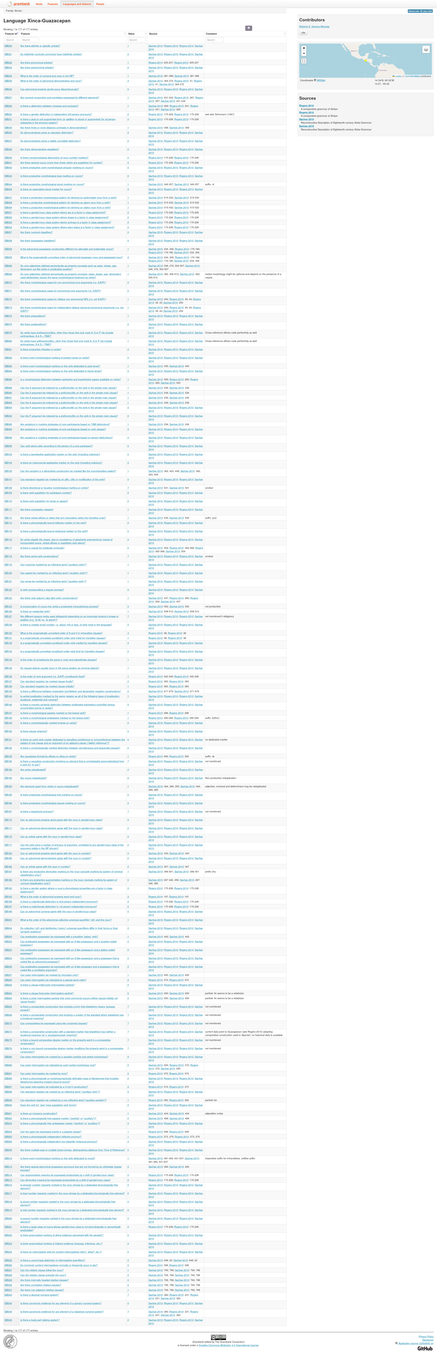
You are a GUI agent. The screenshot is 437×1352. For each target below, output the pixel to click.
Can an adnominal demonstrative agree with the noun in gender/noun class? (61, 828)
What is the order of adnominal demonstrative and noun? (51, 80)
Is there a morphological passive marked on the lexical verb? (53, 713)
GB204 (8, 928)
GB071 (8, 290)
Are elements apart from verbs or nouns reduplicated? (49, 786)
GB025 (8, 80)
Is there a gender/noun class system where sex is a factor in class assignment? (63, 212)
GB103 (8, 454)
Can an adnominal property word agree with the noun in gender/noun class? (61, 819)
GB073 (8, 307)
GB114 (8, 522)
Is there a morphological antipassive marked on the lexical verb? (55, 718)
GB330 (8, 1285)
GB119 (8, 564)
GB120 (8, 573)
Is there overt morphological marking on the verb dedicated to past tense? (60, 366)
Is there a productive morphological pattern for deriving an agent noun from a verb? (65, 202)
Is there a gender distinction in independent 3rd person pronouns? (56, 114)
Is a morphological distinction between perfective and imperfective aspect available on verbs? (70, 379)
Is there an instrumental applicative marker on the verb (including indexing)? (61, 462)
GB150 (8, 731)
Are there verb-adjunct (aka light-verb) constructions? (49, 598)
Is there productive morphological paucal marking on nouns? (53, 803)
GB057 (8, 232)
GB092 (8, 402)
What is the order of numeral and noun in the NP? (47, 76)
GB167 (8, 811)
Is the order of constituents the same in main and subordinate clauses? (58, 659)
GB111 (8, 509)
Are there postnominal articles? (37, 67)
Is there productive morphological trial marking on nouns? (51, 794)
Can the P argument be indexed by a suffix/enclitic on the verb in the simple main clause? (68, 407)
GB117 (8, 548)
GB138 (8, 686)
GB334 (8, 1303)
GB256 (8, 966)
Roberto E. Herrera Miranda (314, 26)
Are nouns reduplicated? (33, 778)
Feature (25, 33)
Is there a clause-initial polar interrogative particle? (47, 985)
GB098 (8, 437)
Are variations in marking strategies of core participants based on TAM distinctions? (65, 424)
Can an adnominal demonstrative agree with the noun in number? (55, 858)
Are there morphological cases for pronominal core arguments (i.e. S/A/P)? (60, 290)
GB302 (8, 1118)
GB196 (8, 901)
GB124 (8, 606)
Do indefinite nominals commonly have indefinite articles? (51, 54)
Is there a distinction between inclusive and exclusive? (49, 106)
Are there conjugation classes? (37, 509)
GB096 (8, 429)
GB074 (8, 316)
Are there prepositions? (33, 316)
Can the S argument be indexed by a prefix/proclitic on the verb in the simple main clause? (69, 392)
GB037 (8, 141)
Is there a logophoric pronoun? (37, 811)
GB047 (8, 197)
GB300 (8, 1105)
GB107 (8, 479)
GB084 (8, 371)
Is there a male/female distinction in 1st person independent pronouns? (58, 906)
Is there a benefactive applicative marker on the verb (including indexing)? (60, 454)
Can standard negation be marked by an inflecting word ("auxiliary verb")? (60, 1091)
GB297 (8, 1086)
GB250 (8, 936)
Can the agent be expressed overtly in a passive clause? (50, 1131)
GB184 (8, 853)
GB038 (8, 149)
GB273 (8, 1031)
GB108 (8, 487)
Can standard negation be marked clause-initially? (47, 686)
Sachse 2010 (156, 45)
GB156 (8, 761)
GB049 (8, 207)
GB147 (8, 713)
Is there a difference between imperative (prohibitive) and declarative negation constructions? (70, 691)
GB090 (8, 392)
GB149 (8, 722)
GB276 (8, 1048)
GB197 (8, 906)
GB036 (8, 132)
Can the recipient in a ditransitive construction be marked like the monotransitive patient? (68, 471)
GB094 (8, 416)
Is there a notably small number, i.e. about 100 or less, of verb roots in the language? (66, 624)
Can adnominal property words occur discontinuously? (49, 89)
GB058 (8, 240)
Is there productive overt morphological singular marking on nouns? (56, 167)
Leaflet (397, 76)
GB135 (8, 668)
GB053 (8, 222)
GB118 (8, 556)
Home (39, 4)
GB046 (8, 189)
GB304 (8, 1131)
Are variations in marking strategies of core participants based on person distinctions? (66, 437)
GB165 (8, 794)
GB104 (8, 462)
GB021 (8, 54)
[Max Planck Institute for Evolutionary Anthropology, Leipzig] (10, 1341)
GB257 (8, 975)
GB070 (8, 282)
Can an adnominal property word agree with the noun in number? (55, 853)
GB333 (8, 1295)
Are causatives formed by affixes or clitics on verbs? (48, 756)
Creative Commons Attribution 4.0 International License (228, 1345)
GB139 (8, 691)
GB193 (8, 896)
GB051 (8, 212)
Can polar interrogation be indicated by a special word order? (53, 980)
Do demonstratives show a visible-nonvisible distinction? (50, 141)
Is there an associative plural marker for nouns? (46, 189)
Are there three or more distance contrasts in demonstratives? (53, 127)
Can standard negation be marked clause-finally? (46, 681)
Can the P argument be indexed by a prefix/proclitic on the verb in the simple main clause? (69, 416)
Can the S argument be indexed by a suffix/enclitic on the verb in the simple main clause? (68, 387)
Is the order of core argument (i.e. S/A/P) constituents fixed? (52, 676)
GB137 (8, 681)
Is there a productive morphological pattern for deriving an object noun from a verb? (65, 207)
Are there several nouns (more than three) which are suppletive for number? (61, 162)
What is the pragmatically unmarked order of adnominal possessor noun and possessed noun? (71, 257)
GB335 (8, 1311)
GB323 (8, 1243)
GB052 (8, 217)
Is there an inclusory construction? (38, 1113)
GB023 (8, 67)
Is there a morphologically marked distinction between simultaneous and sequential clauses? (70, 748)
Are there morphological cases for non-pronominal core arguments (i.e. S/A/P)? (63, 282)
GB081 (8, 349)
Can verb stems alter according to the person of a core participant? (56, 446)
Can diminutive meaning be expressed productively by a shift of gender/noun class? (65, 1180)
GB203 (8, 919)
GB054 (8, 227)
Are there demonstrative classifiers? (39, 149)
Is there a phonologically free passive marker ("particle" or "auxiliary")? (58, 1118)
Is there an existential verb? (35, 611)
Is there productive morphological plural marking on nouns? (52, 184)
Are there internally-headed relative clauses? (44, 1280)
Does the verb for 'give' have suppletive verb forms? (48, 1105)
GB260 (8, 980)
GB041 (8, 162)
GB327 (8, 1270)
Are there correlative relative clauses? (40, 1285)
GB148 (8, 718)
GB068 (8, 265)
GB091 (8, 397)
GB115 (8, 531)
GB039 (8, 157)
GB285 (8, 1056)
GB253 (8, 950)
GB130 (8, 633)
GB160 (8, 786)
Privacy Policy (426, 1336)
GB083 (8, 366)
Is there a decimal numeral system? (39, 1295)
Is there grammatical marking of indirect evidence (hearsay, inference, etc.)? (61, 1243)
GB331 (8, 1290)
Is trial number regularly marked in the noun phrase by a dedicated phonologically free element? (72, 1210)
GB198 (8, 911)
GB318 (8, 1201)
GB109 (8, 492)
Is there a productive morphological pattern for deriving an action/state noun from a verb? (68, 197)
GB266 (8, 1015)
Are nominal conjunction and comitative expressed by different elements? (59, 97)
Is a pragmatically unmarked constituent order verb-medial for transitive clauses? (64, 643)
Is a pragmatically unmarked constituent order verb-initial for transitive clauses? (63, 638)
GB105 (8, 471)
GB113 (8, 517)
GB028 (8, 106)
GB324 (8, 1252)
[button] (365, 60)
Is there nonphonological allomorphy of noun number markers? (54, 157)
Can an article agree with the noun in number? (45, 866)
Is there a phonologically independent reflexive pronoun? (51, 1136)
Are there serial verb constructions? (39, 556)
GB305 (8, 1136)
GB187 (8, 871)
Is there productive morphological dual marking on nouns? (51, 176)
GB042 (8, 167)
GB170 (8, 819)
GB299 (8, 1100)
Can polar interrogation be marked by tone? (44, 1073)
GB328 (8, 1275)
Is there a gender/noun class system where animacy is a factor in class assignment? (65, 222)
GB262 (8, 985)
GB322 (8, 1235)
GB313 (8, 1166)
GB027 (8, 97)
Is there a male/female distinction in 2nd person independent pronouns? (59, 901)
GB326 (8, 1265)
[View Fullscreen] (303, 61)
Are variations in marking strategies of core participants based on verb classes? (63, 429)
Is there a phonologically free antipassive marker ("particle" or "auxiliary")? (60, 1123)
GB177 (8, 845)
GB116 (8, 539)
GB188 (8, 880)
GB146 (8, 704)
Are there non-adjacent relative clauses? (42, 1290)
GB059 (8, 249)
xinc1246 (427, 11)
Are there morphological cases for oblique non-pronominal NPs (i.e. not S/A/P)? (63, 299)
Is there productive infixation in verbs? (40, 349)
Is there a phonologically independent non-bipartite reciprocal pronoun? (58, 1141)
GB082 (8, 357)
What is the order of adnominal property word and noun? (51, 896)
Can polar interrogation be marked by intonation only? (49, 975)
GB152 (8, 748)
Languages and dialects (77, 4)
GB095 (8, 424)
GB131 (8, 638)
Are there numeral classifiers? (36, 232)
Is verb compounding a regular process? (42, 589)
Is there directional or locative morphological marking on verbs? (54, 487)
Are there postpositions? (33, 324)
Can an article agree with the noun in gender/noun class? (51, 836)
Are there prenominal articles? (36, 62)
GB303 (8, 1123)
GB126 (8, 611)
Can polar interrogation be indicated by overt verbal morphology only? (58, 1065)
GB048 (8, 202)
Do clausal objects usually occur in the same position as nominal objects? (59, 668)
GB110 (8, 501)
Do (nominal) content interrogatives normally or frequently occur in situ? (59, 1265)
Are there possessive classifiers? (38, 240)
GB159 (8, 778)
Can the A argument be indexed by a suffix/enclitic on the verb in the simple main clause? (68, 397)
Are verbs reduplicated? (33, 769)
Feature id (11, 33)
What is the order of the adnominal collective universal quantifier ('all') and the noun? (66, 919)
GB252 (8, 941)
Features (53, 4)
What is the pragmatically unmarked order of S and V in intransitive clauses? (61, 633)
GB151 (8, 739)
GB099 (8, 446)
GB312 (8, 1158)
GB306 (8, 1141)
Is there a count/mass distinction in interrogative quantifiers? (52, 1260)
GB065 (8, 257)
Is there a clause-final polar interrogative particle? (47, 993)
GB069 (8, 274)
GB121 (8, 581)
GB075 (8, 324)
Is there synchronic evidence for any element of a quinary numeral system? (61, 1303)
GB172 (8, 836)
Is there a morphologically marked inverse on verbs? (48, 722)
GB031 (8, 119)
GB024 (8, 76)
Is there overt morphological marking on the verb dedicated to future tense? (61, 371)
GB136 (8, 676)
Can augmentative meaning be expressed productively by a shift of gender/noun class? (67, 1175)
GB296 (8, 1078)
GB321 (8, 1226)
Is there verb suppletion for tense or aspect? (44, 501)
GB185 (8, 858)
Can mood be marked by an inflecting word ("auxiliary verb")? (53, 564)
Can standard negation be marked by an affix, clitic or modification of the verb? (62, 479)
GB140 (8, 696)
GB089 (8, 387)
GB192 (8, 888)
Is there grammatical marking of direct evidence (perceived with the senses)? (61, 1235)
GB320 (8, 1218)
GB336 (8, 1320)
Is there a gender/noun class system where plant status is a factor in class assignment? (67, 227)
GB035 (8, 127)
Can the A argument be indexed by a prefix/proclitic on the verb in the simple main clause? (69, 402)
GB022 (8, 62)
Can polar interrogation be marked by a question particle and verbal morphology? (64, 1056)
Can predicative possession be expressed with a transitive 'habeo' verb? (59, 936)
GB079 (8, 332)
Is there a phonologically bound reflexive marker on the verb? (53, 522)
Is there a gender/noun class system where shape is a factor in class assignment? (64, 217)
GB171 (8, 828)
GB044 (8, 184)
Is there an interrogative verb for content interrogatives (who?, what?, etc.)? (61, 1252)
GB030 (8, 114)
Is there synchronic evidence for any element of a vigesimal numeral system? (62, 1311)
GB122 (8, 589)
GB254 (8, 958)
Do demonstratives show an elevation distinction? (47, 132)
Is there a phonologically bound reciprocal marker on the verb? (54, 531)
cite (303, 32)
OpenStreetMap (412, 76)
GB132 (8, 643)
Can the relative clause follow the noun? (42, 1270)
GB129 (8, 624)
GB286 (8, 1065)
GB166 (8, 803)
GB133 (8, 651)
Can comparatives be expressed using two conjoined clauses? (54, 1023)
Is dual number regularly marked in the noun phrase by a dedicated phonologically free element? (72, 1193)
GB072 (8, 299)
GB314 (8, 1175)
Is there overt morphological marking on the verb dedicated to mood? (57, 1158)
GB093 (8, 407)
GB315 (8, 1180)
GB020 (8, 45)
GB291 (8, 1073)
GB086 (8, 379)
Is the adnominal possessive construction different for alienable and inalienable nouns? (67, 249)
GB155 (8, 756)
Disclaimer (428, 1340)
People (100, 4)
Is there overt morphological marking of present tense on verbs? (55, 357)
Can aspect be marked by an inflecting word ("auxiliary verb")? (54, 573)
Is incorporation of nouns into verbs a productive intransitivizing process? (59, 606)
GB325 (8, 1260)
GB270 (8, 1023)
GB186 (8, 866)
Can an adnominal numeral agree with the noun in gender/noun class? (58, 911)
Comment (211, 33)
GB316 (8, 1185)
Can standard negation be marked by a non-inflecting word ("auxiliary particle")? (63, 1100)
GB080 (8, 341)
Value (131, 33)
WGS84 (320, 80)
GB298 (8, 1091)
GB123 (8, 598)
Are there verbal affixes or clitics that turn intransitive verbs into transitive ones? (63, 517)
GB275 (8, 1040)
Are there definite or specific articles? (40, 45)
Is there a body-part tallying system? (40, 1320)
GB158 (8, 769)
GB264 (8, 998)
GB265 (8, 1006)
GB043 (8, 176)
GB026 (8, 89)
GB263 (8, 993)
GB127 (8, 616)
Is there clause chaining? (33, 731)
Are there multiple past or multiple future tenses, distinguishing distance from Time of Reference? (72, 1150)
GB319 (8, 1210)
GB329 (8, 1280)
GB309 (8, 1150)
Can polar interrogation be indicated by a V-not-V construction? (54, 1086)
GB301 (8, 1113)
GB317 (8, 1193)
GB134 (8, 659)
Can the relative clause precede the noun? (43, 1275)
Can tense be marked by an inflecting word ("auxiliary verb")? (53, 581)
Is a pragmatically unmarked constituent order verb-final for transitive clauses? (62, 651)
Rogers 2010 (171, 45)
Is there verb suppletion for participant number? (46, 492)
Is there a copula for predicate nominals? (42, 548)
